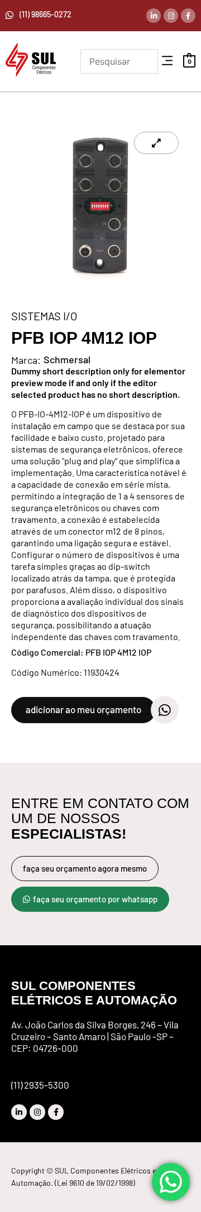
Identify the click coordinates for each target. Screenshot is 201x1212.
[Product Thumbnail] (156, 143)
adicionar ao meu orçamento (83, 709)
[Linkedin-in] (153, 15)
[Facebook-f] (188, 15)
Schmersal (67, 359)
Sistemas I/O (44, 316)
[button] (167, 61)
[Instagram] (171, 15)
